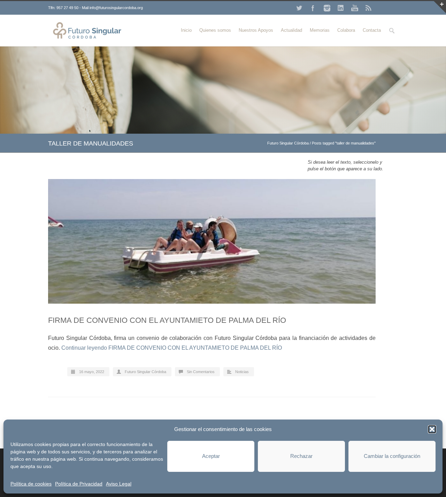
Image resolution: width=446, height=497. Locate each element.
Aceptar (211, 456)
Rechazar (301, 456)
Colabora (346, 30)
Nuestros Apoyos (256, 30)
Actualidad (291, 30)
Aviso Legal (118, 484)
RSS (369, 8)
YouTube (355, 8)
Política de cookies (31, 484)
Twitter (299, 8)
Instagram (327, 8)
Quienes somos (215, 30)
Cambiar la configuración (392, 456)
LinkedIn (341, 8)
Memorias (320, 30)
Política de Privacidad (78, 484)
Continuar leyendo (171, 348)
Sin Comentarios (201, 372)
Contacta (372, 30)
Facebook (313, 8)
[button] (432, 429)
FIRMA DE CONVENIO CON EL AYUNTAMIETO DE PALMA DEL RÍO (167, 320)
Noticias (242, 372)
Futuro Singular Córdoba (288, 143)
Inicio (186, 30)
